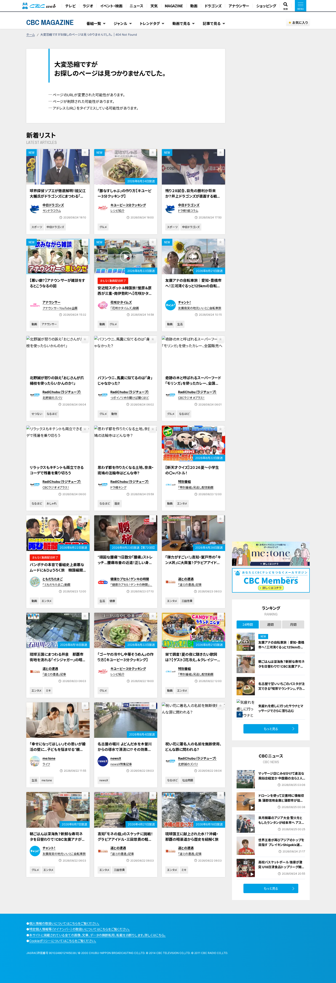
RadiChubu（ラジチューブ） (62, 392)
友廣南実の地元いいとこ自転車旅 (199, 308)
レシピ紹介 (117, 210)
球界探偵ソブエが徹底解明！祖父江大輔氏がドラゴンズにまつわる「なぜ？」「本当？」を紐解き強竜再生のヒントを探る (58, 198)
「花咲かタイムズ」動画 (124, 308)
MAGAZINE (174, 5)
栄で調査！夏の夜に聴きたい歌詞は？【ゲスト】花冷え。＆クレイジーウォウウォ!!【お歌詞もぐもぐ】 (193, 660)
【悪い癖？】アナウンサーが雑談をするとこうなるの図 (57, 283)
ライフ (46, 764)
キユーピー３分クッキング (128, 205)
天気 (154, 5)
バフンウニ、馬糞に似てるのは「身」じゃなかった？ (125, 381)
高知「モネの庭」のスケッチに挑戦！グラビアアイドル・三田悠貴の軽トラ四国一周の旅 (125, 839)
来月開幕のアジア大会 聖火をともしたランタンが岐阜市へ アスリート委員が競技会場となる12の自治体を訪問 (281, 825)
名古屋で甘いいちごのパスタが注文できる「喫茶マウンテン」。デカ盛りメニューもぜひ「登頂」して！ (281, 688)
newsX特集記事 (121, 764)
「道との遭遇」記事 (190, 584)
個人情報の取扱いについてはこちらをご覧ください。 (64, 923)
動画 (193, 5)
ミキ (48, 690)
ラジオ (88, 5)
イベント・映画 (111, 5)
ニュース (136, 5)
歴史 (117, 503)
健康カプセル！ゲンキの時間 (129, 579)
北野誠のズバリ (52, 398)
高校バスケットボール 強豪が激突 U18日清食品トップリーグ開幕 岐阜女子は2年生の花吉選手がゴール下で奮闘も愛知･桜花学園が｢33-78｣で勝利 (281, 871)
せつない (37, 414)
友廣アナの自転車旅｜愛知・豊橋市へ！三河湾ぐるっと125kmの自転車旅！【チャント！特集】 (193, 286)
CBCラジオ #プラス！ (191, 398)
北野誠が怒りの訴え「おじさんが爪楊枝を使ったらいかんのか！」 (57, 381)
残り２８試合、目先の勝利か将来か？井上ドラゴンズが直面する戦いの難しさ (193, 196)
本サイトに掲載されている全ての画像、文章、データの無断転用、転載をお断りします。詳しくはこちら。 (97, 935)
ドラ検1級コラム (188, 210)
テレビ (70, 5)
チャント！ (184, 302)
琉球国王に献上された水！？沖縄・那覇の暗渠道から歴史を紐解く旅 (192, 837)
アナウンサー (239, 5)
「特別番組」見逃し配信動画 (195, 487)
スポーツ (37, 227)
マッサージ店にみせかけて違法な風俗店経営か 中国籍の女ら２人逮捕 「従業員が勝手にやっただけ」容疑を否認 (281, 780)
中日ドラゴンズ (53, 205)
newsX (115, 758)
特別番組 (184, 481)
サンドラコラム (52, 210)
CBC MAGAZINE (50, 22)
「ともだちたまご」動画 (56, 584)
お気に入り (300, 22)
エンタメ (182, 503)
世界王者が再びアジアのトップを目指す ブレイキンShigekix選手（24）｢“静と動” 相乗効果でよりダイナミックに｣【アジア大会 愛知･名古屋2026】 (281, 849)
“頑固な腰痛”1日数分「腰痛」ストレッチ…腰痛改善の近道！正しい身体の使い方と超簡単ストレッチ (125, 562)
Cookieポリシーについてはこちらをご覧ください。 (62, 941)
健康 (112, 601)
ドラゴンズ (213, 5)
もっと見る (271, 729)
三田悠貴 (186, 601)
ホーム (30, 34)
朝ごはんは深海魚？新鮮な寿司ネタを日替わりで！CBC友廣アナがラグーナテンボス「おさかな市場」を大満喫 (58, 842)
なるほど (52, 414)
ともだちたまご (53, 579)
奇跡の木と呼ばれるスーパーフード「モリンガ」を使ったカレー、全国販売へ (193, 383)
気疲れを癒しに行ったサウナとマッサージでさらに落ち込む (280, 708)
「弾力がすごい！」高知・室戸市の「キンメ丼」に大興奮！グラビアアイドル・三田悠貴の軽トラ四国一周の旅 (193, 562)
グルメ (103, 227)
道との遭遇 (186, 579)
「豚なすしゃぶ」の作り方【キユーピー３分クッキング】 (124, 193)
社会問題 (187, 780)
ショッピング (266, 5)
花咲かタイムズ (121, 302)
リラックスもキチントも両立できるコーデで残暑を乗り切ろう (57, 470)
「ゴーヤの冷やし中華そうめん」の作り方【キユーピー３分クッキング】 (126, 657)
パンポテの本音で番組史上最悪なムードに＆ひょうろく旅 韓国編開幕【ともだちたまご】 (57, 570)
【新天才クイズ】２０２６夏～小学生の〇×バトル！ (192, 470)
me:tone (49, 758)
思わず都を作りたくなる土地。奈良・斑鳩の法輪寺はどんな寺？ (126, 470)
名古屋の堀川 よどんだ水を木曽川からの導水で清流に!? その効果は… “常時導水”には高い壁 (125, 749)
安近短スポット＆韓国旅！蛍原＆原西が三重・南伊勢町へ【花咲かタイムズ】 (125, 293)
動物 (114, 414)
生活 (180, 324)
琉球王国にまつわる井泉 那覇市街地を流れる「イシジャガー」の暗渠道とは (58, 660)
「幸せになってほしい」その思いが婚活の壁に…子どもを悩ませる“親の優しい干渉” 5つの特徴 (57, 749)
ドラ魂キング (118, 487)
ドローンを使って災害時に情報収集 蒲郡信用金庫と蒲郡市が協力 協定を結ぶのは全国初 (281, 800)
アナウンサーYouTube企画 (60, 308)
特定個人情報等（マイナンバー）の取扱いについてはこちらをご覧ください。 (79, 929)
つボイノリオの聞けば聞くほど (129, 398)
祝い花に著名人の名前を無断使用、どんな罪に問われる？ (193, 747)
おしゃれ (52, 503)
